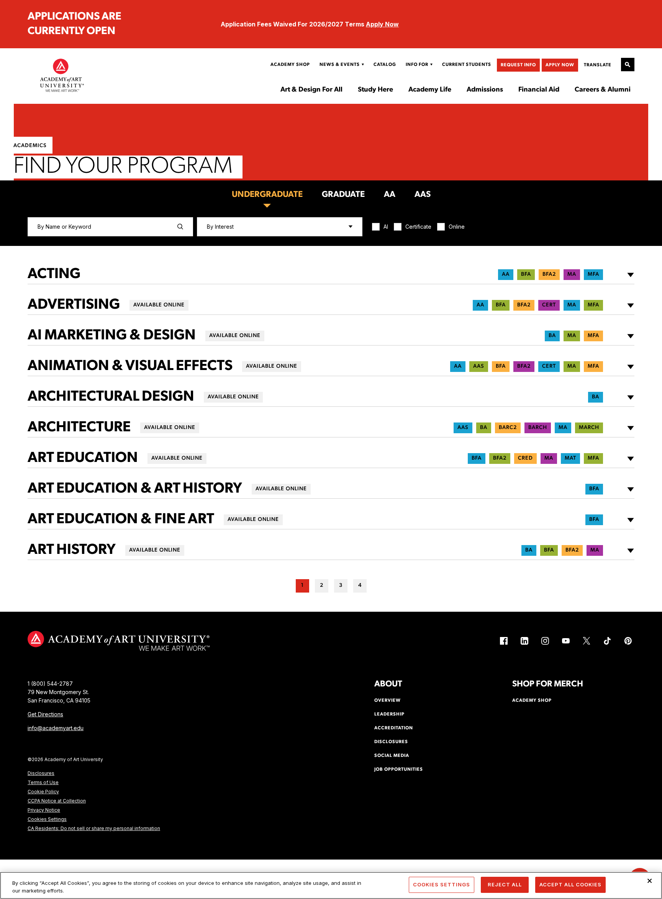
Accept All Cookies (570, 884)
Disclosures (41, 773)
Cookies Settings (47, 819)
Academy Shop (290, 64)
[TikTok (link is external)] (607, 640)
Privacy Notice (44, 810)
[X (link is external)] (586, 640)
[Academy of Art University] (62, 75)
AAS (423, 194)
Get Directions (45, 714)
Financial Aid (538, 90)
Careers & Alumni (603, 90)
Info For (417, 64)
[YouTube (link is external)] (565, 640)
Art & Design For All (311, 90)
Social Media (391, 755)
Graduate (343, 194)
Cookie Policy (43, 791)
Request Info (518, 65)
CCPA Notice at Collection (57, 801)
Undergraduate (267, 194)
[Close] (649, 880)
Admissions (485, 90)
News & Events (340, 64)
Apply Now (382, 24)
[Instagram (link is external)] (545, 640)
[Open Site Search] (627, 64)
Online (457, 226)
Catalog (385, 64)
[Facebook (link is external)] (503, 640)
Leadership (389, 714)
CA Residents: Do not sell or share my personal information (94, 828)
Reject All (505, 884)
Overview (387, 700)
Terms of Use (43, 782)
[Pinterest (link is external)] (627, 640)
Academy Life (429, 90)
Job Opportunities (398, 769)
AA (389, 194)
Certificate (418, 226)
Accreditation (393, 728)
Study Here (375, 90)
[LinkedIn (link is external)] (524, 640)
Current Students (466, 64)
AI (385, 226)
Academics (30, 146)
